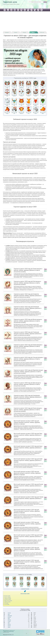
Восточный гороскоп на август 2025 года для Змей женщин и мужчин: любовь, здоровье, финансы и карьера (28, 460)
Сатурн (9, 621)
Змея (42, 105)
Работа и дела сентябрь (8, 600)
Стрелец (21, 95)
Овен (7, 87)
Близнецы (21, 87)
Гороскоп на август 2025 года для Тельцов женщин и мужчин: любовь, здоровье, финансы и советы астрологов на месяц (28, 359)
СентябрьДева (42, 581)
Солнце (9, 612)
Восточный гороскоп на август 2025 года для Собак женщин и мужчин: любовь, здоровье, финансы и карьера (28, 536)
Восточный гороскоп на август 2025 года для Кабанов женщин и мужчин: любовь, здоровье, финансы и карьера (27, 549)
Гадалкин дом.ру (8, 631)
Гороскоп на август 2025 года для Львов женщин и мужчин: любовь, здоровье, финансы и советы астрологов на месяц (28, 270)
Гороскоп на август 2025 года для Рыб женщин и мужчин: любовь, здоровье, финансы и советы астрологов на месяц (27, 283)
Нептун (9, 624)
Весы (7, 95)
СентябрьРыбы (42, 586)
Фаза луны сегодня (7, 595)
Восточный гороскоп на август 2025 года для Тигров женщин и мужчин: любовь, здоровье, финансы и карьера (28, 498)
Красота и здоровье (7, 596)
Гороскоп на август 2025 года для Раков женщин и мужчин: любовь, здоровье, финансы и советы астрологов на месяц (28, 409)
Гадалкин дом (10, 2)
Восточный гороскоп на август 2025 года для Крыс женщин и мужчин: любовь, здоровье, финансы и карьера (28, 447)
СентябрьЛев (35, 581)
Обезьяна (21, 113)
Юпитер (9, 620)
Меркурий (10, 615)
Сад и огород (6, 603)
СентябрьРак (28, 581)
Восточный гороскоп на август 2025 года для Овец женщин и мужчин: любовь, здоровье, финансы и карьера (28, 435)
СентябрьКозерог (28, 586)
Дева (42, 87)
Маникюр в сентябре (7, 599)
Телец (14, 87)
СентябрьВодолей (35, 586)
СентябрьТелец (14, 581)
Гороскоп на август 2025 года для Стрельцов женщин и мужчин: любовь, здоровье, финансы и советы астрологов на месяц (27, 333)
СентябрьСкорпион (14, 586)
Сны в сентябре (6, 604)
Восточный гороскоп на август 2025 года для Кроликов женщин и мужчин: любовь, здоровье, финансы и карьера (27, 524)
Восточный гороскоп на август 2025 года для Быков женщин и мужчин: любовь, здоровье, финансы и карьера (28, 485)
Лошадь (7, 113)
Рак (28, 87)
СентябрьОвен (7, 581)
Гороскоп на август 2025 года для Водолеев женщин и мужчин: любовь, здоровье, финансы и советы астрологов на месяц (28, 371)
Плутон (9, 625)
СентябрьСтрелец (21, 586)
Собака (35, 113)
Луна (9, 614)
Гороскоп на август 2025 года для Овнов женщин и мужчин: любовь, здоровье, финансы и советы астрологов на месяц (28, 346)
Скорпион (14, 95)
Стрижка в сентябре (7, 598)
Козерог (28, 95)
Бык (14, 105)
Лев (35, 87)
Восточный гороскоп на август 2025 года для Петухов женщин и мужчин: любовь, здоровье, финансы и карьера (27, 511)
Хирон (9, 627)
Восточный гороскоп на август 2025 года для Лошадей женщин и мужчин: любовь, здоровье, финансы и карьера (27, 562)
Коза (14, 113)
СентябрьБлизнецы (21, 581)
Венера (9, 617)
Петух (28, 113)
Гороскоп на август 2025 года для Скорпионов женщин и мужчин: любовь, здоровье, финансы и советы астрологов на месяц (27, 397)
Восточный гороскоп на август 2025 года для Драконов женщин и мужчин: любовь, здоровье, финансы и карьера (27, 473)
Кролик (28, 105)
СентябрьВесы (7, 586)
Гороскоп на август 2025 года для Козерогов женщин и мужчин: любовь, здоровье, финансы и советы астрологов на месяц (27, 295)
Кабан (42, 113)
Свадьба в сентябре (7, 601)
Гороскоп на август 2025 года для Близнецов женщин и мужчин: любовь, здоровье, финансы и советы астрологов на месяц (27, 308)
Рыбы (42, 95)
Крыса (7, 105)
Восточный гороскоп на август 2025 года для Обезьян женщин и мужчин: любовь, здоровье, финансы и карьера (27, 422)
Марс (9, 618)
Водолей (35, 95)
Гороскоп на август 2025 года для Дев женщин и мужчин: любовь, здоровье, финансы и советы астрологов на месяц (27, 384)
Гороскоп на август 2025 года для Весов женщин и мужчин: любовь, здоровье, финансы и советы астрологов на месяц (28, 321)
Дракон (35, 105)
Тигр (21, 105)
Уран (9, 622)
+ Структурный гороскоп (25, 588)
